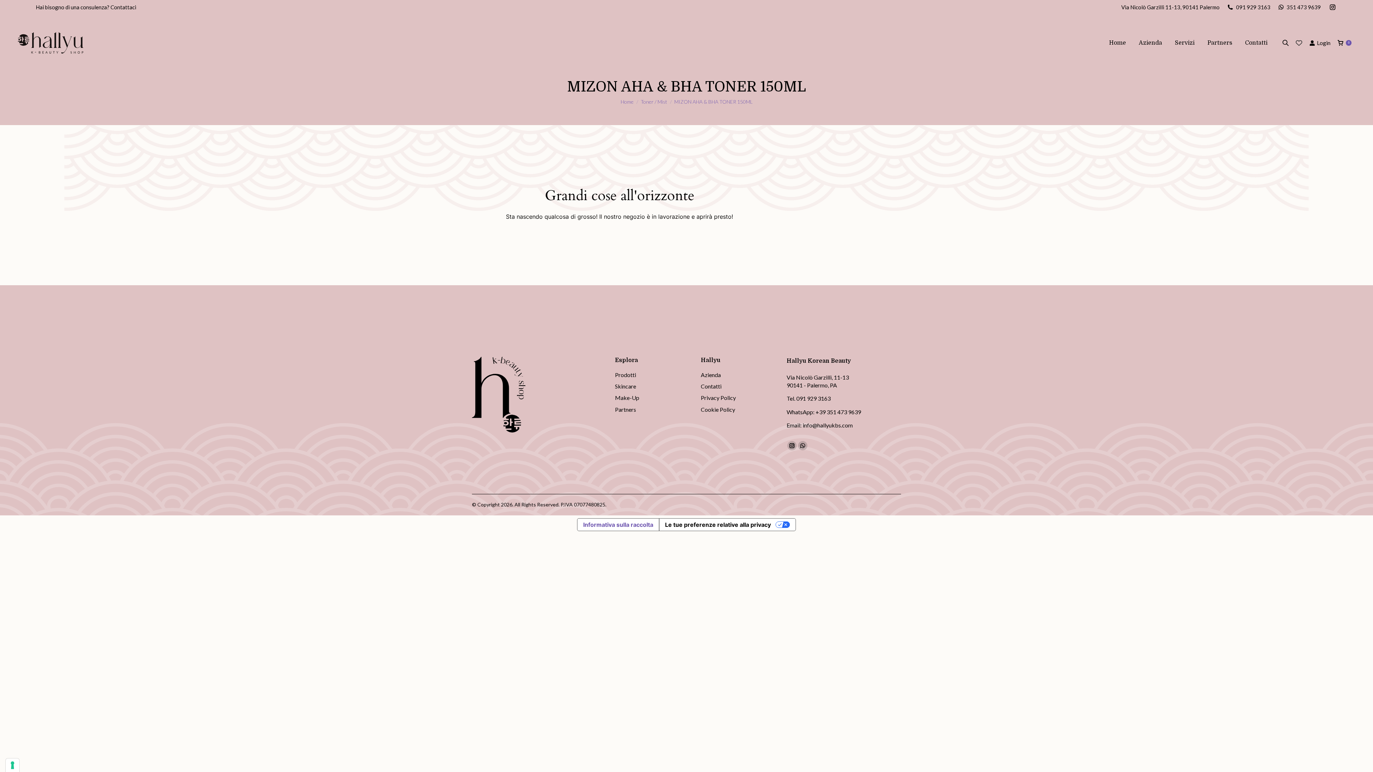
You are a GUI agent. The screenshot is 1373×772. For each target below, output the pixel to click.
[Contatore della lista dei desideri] (1299, 43)
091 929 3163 (1253, 7)
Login (1323, 42)
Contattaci (123, 7)
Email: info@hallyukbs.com (820, 425)
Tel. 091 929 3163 (809, 398)
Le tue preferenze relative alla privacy (718, 524)
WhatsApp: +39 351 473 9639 (824, 412)
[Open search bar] (1286, 43)
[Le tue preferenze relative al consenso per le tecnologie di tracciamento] (12, 765)
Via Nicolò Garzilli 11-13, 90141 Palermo (1170, 7)
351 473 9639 (1303, 7)
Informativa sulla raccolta (618, 524)
